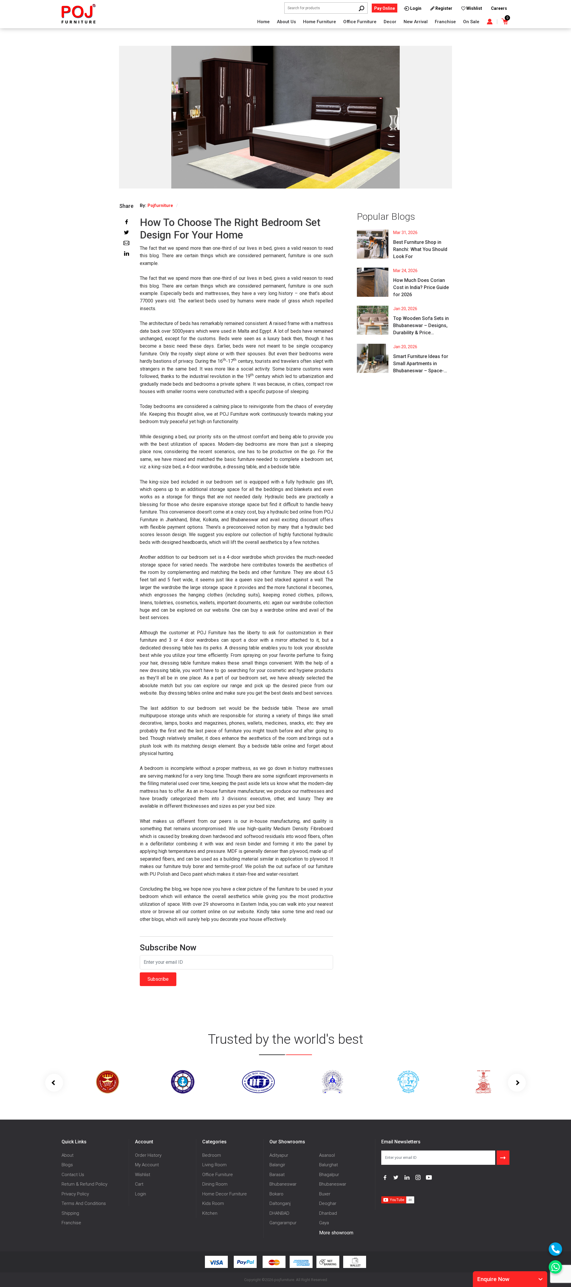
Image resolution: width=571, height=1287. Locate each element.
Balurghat (328, 1164)
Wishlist (142, 1174)
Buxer (324, 1194)
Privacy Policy (75, 1194)
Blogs (67, 1164)
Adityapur (278, 1155)
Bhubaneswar (283, 1184)
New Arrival (416, 21)
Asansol (327, 1155)
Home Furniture (319, 21)
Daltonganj (280, 1203)
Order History (148, 1155)
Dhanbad (328, 1213)
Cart (139, 1184)
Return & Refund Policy (84, 1184)
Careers (499, 8)
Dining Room (215, 1184)
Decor (390, 21)
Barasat (277, 1174)
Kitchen (209, 1213)
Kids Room (213, 1203)
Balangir (277, 1164)
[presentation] (54, 1083)
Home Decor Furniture (224, 1194)
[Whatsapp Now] (555, 1267)
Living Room (214, 1164)
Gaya (324, 1222)
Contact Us (73, 1174)
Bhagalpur (329, 1174)
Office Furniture (360, 21)
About (67, 1155)
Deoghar (327, 1203)
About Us (286, 21)
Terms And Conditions (84, 1203)
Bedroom (211, 1155)
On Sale (471, 21)
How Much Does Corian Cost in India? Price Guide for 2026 (421, 287)
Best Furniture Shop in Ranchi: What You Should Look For (420, 249)
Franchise (445, 21)
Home (263, 21)
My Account (147, 1164)
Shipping (70, 1213)
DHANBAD (279, 1213)
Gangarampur (283, 1222)
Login (140, 1194)
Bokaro (276, 1194)
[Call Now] (555, 1249)
